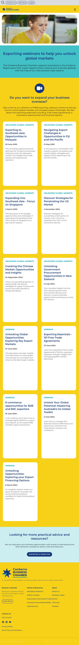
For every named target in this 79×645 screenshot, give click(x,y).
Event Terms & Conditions (12, 630)
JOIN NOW (7, 601)
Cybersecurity (32, 606)
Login (31, 3)
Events (54, 599)
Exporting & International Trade (39, 599)
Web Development (16, 641)
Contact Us (11, 3)
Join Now (22, 3)
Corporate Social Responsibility (39, 602)
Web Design (5, 641)
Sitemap (46, 641)
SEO (25, 641)
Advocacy (56, 602)
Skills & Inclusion (33, 595)
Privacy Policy (7, 626)
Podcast (55, 606)
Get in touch (7, 617)
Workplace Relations (35, 591)
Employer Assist (58, 595)
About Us (55, 591)
